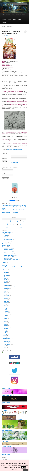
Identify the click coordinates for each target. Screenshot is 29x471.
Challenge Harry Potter (8, 248)
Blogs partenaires (6, 243)
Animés (5, 340)
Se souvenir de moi (15, 161)
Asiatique (6, 272)
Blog (3, 238)
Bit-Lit (5, 278)
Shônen (6, 314)
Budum (8, 388)
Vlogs (6, 235)
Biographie (6, 276)
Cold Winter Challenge (8, 251)
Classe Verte (7, 241)
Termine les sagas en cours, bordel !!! (11, 259)
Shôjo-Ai (7, 312)
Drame (5, 289)
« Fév (7, 227)
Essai (5, 294)
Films (5, 345)
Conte (5, 284)
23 (13, 224)
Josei (6, 308)
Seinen (11, 149)
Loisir (5, 304)
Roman (5, 324)
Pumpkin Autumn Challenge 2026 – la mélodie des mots (14, 205)
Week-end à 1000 (7, 261)
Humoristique (6, 301)
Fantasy (5, 297)
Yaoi (6, 315)
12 (23, 221)
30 (13, 226)
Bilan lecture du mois (6, 232)
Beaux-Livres (6, 275)
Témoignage (6, 330)
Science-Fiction (7, 327)
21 (7, 224)
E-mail (3, 173)
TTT (4, 337)
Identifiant (4, 156)
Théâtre (5, 331)
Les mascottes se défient (9, 253)
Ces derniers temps (8, 239)
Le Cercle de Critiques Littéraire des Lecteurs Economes (14, 266)
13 (3, 223)
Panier (5, 236)
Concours (4, 262)
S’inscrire (12, 163)
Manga (8, 149)
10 (17, 221)
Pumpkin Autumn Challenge (10, 255)
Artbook (7, 307)
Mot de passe (4, 158)
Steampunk (6, 328)
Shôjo (6, 311)
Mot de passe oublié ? (15, 162)
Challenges (4, 246)
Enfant (5, 291)
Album (5, 271)
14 (7, 223)
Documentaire (7, 288)
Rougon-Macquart (7, 258)
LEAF (5, 252)
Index (3, 264)
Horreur (5, 299)
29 (10, 226)
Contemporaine (7, 285)
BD (4, 274)
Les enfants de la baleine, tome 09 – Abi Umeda (11, 32)
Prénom (3, 168)
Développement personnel (9, 286)
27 (3, 226)
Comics (5, 282)
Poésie (5, 321)
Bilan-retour (6, 233)
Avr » (21, 227)
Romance (6, 325)
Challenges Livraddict (8, 249)
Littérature (4, 269)
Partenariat (4, 335)
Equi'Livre (10, 404)
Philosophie (6, 320)
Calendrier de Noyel (6, 245)
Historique (6, 298)
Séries (5, 347)
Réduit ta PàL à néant (8, 256)
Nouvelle (5, 318)
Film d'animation (7, 344)
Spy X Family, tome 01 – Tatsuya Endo (10, 212)
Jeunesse (6, 302)
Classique (6, 281)
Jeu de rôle (4, 265)
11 (20, 221)
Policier (5, 322)
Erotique (5, 292)
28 (7, 226)
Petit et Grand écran (6, 338)
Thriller (5, 332)
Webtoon (5, 334)
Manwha (5, 317)
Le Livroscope (19, 419)
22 (10, 224)
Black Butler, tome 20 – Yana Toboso (9, 214)
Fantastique (6, 295)
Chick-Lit (5, 279)
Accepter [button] (24, 467)
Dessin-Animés (7, 341)
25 (20, 224)
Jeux (6, 242)
